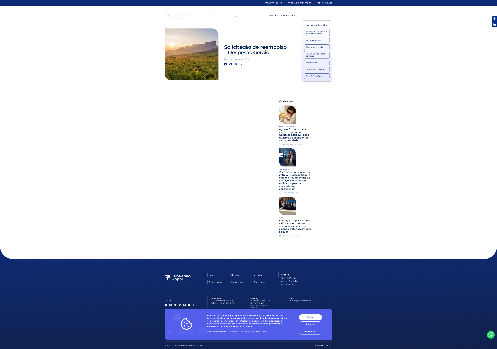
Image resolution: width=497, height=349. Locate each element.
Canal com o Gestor (315, 69)
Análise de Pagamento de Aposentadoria (316, 32)
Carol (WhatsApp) (314, 76)
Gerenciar (310, 331)
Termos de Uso (287, 284)
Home (212, 275)
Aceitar (310, 317)
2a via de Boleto (313, 40)
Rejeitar (310, 324)
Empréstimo (311, 62)
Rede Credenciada (314, 47)
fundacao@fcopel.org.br (300, 301)
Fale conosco (319, 15)
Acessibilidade (324, 3)
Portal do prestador (299, 3)
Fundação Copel (216, 282)
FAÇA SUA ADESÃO (274, 3)
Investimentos (260, 275)
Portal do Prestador (289, 278)
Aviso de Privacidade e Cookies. (254, 331)
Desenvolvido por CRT (323, 345)
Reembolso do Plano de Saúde (315, 55)
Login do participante (283, 15)
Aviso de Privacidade (289, 281)
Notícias (235, 275)
